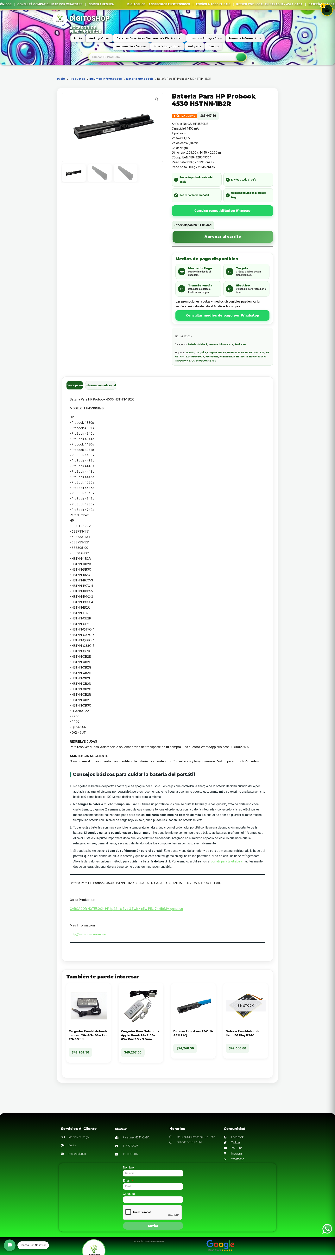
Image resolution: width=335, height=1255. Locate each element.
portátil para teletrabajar (227, 861)
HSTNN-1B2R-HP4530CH (251, 356)
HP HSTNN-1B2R (254, 352)
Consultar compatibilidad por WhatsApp (222, 211)
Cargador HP (214, 352)
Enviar (153, 1225)
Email (127, 1180)
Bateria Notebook (139, 78)
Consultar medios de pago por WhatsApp (222, 315)
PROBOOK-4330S (185, 360)
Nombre (128, 1167)
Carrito (213, 46)
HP (224, 352)
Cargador (201, 352)
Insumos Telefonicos (131, 46)
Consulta (129, 1194)
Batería (190, 352)
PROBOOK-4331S (206, 360)
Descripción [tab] (74, 385)
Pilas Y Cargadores (167, 46)
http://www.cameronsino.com (91, 934)
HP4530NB (211, 356)
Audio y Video (99, 38)
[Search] (241, 57)
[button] (156, 99)
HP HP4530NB (235, 352)
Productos (77, 78)
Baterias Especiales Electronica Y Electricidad (149, 38)
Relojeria (194, 46)
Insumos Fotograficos (206, 38)
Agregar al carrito (223, 236)
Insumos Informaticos (245, 38)
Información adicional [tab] (100, 385)
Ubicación (121, 1129)
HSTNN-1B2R (227, 356)
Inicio (78, 38)
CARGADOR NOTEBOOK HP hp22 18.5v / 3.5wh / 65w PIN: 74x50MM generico (126, 909)
